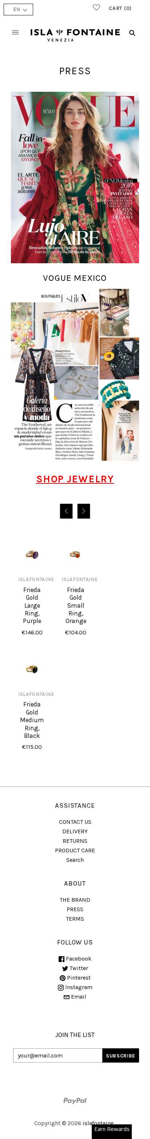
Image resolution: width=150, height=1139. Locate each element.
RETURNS (75, 840)
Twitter (78, 968)
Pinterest (78, 977)
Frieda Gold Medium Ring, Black (32, 720)
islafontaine (36, 579)
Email (78, 996)
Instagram (78, 987)
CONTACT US (75, 821)
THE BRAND (75, 899)
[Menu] (15, 33)
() (120, 8)
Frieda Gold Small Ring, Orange (76, 605)
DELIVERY (75, 831)
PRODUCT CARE (75, 850)
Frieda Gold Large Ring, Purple (32, 605)
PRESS (75, 909)
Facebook (77, 958)
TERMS (75, 918)
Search (75, 859)
